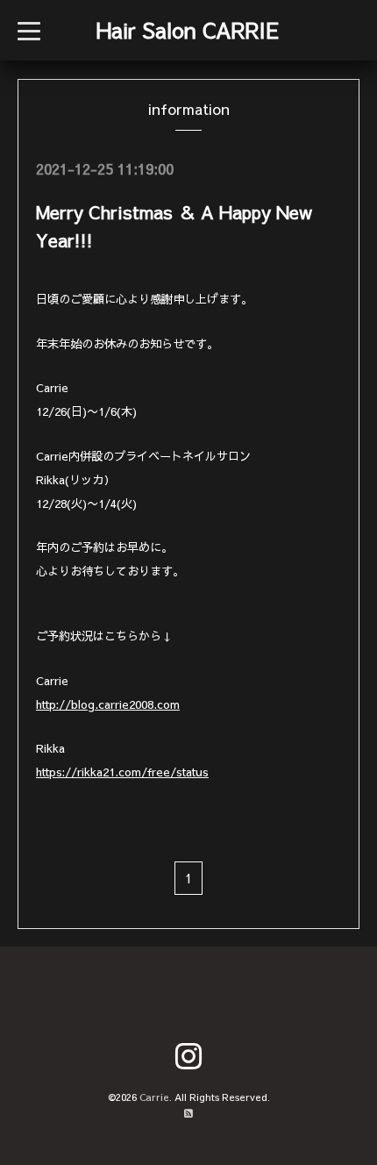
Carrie (154, 1097)
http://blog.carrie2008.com (108, 704)
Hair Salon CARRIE (187, 30)
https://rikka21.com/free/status (122, 771)
